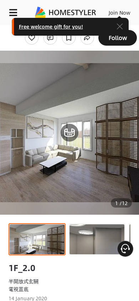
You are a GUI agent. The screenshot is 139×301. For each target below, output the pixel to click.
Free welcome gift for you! (51, 26)
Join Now (119, 12)
